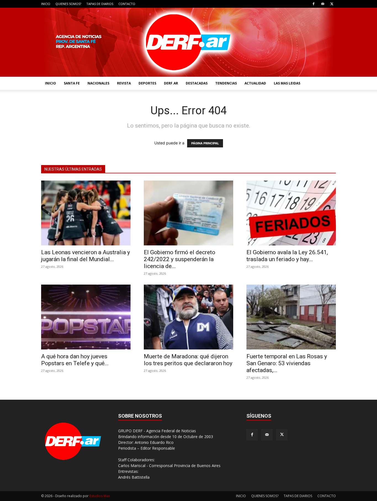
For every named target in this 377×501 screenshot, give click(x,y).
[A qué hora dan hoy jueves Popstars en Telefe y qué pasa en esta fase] (86, 317)
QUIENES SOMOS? (68, 4)
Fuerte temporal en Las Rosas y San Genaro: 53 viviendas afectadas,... (286, 363)
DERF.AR (171, 83)
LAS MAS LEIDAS (287, 83)
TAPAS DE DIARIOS (99, 4)
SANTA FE (72, 83)
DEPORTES (147, 83)
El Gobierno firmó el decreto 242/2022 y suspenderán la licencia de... (179, 259)
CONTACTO (126, 4)
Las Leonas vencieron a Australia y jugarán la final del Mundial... (85, 256)
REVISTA (124, 83)
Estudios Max (99, 496)
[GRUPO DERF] (188, 42)
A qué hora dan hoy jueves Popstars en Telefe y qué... (75, 360)
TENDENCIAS (226, 83)
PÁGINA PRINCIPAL (205, 143)
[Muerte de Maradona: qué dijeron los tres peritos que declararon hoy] (188, 317)
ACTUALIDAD (255, 83)
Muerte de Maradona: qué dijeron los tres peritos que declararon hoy (188, 360)
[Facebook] (313, 4)
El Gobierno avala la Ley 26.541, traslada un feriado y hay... (287, 256)
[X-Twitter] (332, 4)
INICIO (45, 4)
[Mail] (322, 4)
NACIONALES (98, 83)
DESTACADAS (197, 83)
